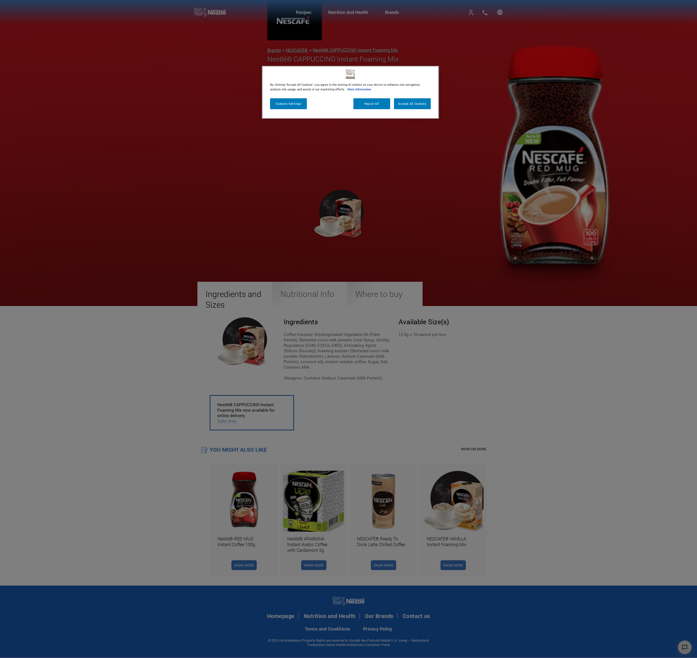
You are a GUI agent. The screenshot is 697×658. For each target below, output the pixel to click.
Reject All (371, 104)
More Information (359, 89)
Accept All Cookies (412, 104)
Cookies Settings (288, 104)
